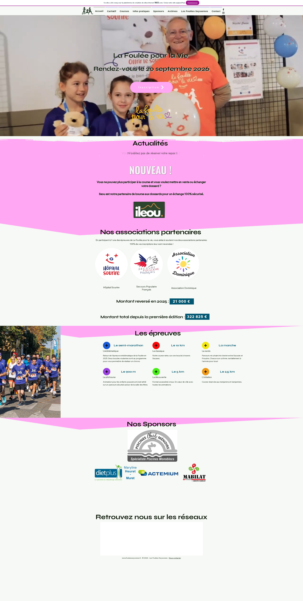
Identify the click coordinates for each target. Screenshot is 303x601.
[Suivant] (203, 155)
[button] (141, 11)
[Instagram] (223, 12)
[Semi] (148, 159)
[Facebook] (223, 9)
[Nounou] (154, 159)
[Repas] (151, 159)
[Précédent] (99, 155)
